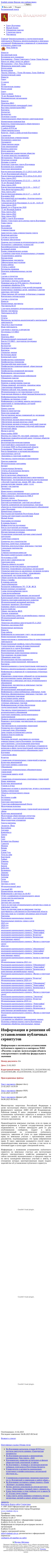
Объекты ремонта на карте (12, 564)
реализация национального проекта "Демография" (23, 932)
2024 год (4, 925)
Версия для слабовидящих (25, 2)
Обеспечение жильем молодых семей (17, 422)
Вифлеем (5, 875)
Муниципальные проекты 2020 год (16, 980)
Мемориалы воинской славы (13, 66)
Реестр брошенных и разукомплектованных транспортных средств (20, 452)
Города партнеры (8, 823)
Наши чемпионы (8, 781)
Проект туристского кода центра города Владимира (23, 221)
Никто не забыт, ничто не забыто (15, 61)
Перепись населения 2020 (12, 625)
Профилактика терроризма (12, 362)
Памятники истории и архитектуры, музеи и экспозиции (25, 788)
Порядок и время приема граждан (15, 383)
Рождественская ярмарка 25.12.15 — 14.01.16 (20, 180)
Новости (4, 52)
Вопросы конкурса (9, 149)
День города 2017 (8, 192)
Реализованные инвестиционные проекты (19, 653)
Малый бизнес (12, 28)
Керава (4, 848)
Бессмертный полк (9, 55)
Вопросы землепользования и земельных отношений (24, 669)
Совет (3, 273)
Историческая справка (10, 86)
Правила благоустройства (12, 735)
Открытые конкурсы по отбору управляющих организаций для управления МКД (21, 574)
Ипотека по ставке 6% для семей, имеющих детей (22, 436)
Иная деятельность (9, 327)
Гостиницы (6, 800)
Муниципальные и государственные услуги (20, 392)
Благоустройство (8, 609)
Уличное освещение (9, 613)
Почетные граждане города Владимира (18, 164)
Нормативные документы (12, 303)
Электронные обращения (12, 387)
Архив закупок (7, 900)
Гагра (3, 879)
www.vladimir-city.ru (9, 1511)
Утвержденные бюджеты (11, 468)
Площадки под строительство (14, 541)
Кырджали (5, 857)
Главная (4, 39)
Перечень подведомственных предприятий (19, 566)
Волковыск (6, 870)
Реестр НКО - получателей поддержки (17, 818)
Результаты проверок (10, 269)
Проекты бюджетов (9, 473)
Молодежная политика (11, 806)
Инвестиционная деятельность (14, 637)
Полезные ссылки (8, 116)
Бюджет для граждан (10, 486)
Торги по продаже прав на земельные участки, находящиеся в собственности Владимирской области (24, 910)
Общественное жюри (10, 144)
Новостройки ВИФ (9, 433)
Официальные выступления (13, 262)
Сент (3, 839)
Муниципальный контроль (12, 618)
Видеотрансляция (8, 355)
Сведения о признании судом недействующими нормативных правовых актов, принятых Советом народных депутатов (23, 289)
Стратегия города (13, 32)
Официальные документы (12, 260)
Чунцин (4, 864)
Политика (43, 1549)
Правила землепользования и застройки (18, 719)
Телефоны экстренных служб (13, 399)
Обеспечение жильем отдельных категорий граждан (23, 424)
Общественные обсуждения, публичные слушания (23, 294)
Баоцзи (4, 866)
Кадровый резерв (8, 249)
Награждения (7, 258)
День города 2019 (8, 205)
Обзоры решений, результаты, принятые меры (21, 385)
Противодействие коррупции (13, 364)
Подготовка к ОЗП (9, 557)
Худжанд (5, 881)
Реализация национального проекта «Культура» (21, 1006)
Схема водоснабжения (10, 593)
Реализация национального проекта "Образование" (23, 965)
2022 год (4, 946)
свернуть (5, 1502)
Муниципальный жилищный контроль (18, 602)
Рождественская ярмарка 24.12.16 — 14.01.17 (20, 187)
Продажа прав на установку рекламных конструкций (24, 914)
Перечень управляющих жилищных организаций (22, 569)
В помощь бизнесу (9, 523)
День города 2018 (8, 201)
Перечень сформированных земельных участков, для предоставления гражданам (24, 695)
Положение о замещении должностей (17, 244)
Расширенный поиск (10, 9)
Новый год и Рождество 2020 (13, 207)
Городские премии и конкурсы (14, 765)
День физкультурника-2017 (12, 189)
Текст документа (8, 1084)
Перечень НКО (7, 103)
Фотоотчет (5, 112)
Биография (5, 226)
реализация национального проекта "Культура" (21, 935)
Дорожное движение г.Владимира (15, 604)
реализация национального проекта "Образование (22, 930)
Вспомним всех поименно (12, 57)
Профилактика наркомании (13, 360)
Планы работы (7, 265)
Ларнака (4, 872)
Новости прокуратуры (10, 411)
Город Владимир (13, 25)
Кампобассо (6, 832)
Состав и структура (9, 237)
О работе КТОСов (9, 128)
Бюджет (4, 466)
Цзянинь (4, 861)
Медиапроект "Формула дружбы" (15, 158)
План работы (6, 632)
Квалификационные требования (15, 247)
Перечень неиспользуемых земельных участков (21, 546)
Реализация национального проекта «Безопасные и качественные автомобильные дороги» (23, 1009)
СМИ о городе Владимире (12, 218)
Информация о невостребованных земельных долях (23, 692)
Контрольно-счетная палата (13, 296)
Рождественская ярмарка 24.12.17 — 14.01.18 (20, 194)
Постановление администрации (15, 138)
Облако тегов (25, 1445)
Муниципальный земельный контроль (17, 689)
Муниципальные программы (13, 463)
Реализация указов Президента (14, 500)
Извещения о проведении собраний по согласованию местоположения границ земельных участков (24, 677)
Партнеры (5, 916)
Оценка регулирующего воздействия (17, 516)
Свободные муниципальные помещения (18, 530)
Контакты (5, 110)
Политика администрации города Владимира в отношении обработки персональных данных (21, 1022)
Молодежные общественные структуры (18, 816)
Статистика (26, 1504)
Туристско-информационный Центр (16, 804)
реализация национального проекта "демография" (22, 951)
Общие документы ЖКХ (11, 611)
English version (7, 2)
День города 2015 (8, 178)
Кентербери (6, 828)
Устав (3, 84)
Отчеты (4, 318)
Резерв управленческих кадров (14, 251)
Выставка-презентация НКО (13, 108)
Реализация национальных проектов (17, 918)
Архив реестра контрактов (12, 898)
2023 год (4, 927)
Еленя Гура (6, 852)
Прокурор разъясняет (10, 413)
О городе (5, 82)
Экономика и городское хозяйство (15, 456)
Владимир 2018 (7, 196)
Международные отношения (13, 820)
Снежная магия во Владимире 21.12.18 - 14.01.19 (22, 203)
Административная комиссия (13, 552)
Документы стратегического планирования (19, 458)
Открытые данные (9, 352)
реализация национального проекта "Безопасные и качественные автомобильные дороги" (23, 989)
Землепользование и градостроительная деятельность (24, 666)
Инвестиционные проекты (12, 650)
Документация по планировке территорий (19, 726)
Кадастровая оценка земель (12, 698)
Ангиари (5, 830)
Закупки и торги (8, 884)
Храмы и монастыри (10, 791)
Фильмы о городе (8, 162)
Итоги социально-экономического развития (20, 493)
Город (3, 79)
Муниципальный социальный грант (16, 105)
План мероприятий (9, 146)
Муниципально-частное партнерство (17, 659)
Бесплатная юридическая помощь (15, 442)
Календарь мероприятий (11, 762)
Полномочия (6, 228)
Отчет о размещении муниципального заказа (20, 896)
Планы (4, 316)
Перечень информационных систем (16, 271)
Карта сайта (15, 1504)
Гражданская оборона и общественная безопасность (23, 394)
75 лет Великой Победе (11, 209)
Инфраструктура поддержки (13, 525)
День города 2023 (8, 216)
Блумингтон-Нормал (10, 841)
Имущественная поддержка (13, 532)
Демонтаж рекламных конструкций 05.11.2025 (21, 623)
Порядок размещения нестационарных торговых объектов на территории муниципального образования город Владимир (24, 507)
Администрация (8, 230)
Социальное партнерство (12, 548)
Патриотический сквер (11, 75)
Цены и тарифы (8, 580)
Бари (3, 837)
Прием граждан (8, 408)
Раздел (18, 7)
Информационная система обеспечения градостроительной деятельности (18, 706)
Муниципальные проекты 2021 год (16, 962)
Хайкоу (4, 859)
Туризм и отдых (8, 786)
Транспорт (5, 550)
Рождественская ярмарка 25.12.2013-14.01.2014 (21, 172)
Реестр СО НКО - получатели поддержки (19, 341)
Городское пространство (11, 802)
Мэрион (4, 846)
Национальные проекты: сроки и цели (17, 921)
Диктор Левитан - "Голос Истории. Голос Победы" (23, 73)
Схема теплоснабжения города (14, 591)
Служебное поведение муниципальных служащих (22, 253)
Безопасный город (9, 357)
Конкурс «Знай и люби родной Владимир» (19, 133)
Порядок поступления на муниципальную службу (22, 242)
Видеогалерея (7, 70)
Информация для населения (13, 373)
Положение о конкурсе (11, 140)
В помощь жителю (9, 582)
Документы (11, 34)
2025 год (4, 923)
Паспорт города (8, 498)
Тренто (4, 834)
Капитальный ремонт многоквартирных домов (21, 598)
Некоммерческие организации (14, 98)
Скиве (3, 850)
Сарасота (5, 843)
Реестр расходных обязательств (14, 475)
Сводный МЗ (6, 889)
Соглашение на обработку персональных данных (22, 1019)
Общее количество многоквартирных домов (20, 578)
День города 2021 (8, 212)
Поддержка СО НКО (10, 332)
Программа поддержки (11, 521)
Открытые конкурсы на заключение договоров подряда (25, 571)
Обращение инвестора (10, 657)
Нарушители (6, 620)
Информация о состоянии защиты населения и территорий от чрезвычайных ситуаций (21, 402)
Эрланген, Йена (8, 826)
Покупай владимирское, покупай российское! (21, 502)
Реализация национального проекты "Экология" (22, 996)
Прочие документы (9, 311)
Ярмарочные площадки (11, 511)
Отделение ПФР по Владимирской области (19, 447)
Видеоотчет (6, 114)
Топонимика (6, 737)
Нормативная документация (13, 1017)
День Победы (12, 48)
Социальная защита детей (12, 774)
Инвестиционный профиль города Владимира (21, 644)
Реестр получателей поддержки (14, 527)
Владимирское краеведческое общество (18, 153)
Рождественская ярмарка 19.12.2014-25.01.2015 (21, 176)
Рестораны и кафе (8, 797)
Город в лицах (7, 94)
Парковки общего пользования (14, 607)
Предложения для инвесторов (14, 655)
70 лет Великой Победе (11, 96)
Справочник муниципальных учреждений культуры (23, 760)
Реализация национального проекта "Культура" (21, 978)
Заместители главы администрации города (19, 233)
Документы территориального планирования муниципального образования (20, 711)
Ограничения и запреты (11, 256)
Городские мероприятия (11, 169)
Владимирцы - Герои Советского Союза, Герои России (24, 59)
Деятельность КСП (9, 313)
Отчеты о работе (8, 267)
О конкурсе (6, 135)
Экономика (6, 488)
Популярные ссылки (10, 1445)
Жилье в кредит (8, 431)
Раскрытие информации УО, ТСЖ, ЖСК (18, 586)
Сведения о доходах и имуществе (15, 281)
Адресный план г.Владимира (13, 730)
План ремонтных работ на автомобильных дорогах (23, 615)
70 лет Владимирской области (14, 174)
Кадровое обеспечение (11, 239)
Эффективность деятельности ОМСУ (17, 496)
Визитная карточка (9, 235)
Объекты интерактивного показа (15, 793)
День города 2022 (8, 214)
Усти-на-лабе (6, 855)
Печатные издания (9, 160)
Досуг (3, 795)
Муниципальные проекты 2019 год (16, 1001)
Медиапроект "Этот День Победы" (16, 64)
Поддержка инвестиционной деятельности (19, 662)
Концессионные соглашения (13, 589)
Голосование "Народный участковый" (17, 449)
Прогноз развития (9, 461)
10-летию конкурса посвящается (15, 155)
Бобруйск (5, 868)
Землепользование (9, 687)
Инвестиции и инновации (12, 491)
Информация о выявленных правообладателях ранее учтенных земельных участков (23, 702)
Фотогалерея (6, 68)
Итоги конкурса (8, 151)
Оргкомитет (6, 142)
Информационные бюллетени (14, 397)
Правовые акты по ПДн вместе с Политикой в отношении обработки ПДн (21, 284)
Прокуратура (6, 406)
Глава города (6, 223)
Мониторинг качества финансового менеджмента (22, 477)
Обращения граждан (15, 30)
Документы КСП (8, 306)
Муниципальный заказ (11, 886)
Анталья (4, 877)
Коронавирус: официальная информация (18, 376)
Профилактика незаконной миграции (17, 371)
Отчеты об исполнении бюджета (15, 471)
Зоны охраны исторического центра (16, 732)
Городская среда (8, 562)
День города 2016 (8, 185)
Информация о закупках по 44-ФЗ (15, 894)
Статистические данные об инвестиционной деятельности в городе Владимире (20, 647)
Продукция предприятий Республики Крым (20, 514)
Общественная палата (10, 130)
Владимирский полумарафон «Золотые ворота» (21, 198)
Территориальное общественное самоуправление (22, 119)
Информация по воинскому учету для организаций (23, 634)
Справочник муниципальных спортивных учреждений (25, 779)
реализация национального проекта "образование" (23, 949)
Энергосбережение (9, 584)
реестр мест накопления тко (13, 560)
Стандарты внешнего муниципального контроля (22, 308)
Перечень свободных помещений (15, 544)
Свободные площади (10, 539)
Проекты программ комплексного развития (19, 600)
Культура (5, 757)
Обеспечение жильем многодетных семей (19, 420)
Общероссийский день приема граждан (18, 390)
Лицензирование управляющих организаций (20, 595)
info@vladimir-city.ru (9, 1533)
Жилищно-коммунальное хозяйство (16, 555)
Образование (6, 767)
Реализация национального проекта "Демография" (23, 967)
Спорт (3, 776)
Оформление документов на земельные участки (21, 685)
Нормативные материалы (12, 628)
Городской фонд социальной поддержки (18, 445)
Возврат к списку (8, 1438)
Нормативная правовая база (13, 121)
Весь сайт (8, 7)
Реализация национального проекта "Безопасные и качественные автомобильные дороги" (23, 970)
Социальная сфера (9, 755)
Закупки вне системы (10, 902)
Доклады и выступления (11, 325)
